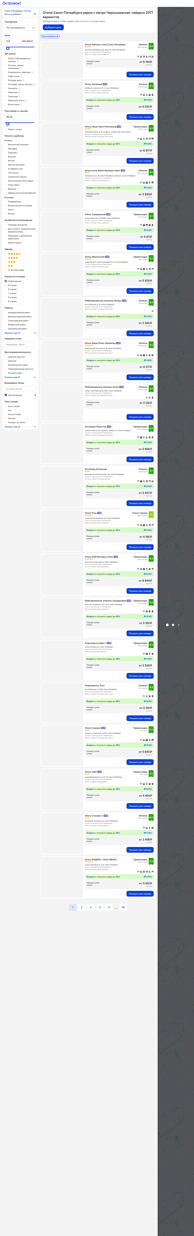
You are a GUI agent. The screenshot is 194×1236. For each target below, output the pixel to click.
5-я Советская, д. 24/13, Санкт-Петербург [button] (101, 689)
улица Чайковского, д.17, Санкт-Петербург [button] (101, 865)
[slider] (7, 48)
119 (123, 907)
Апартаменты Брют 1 (95, 643)
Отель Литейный (93, 84)
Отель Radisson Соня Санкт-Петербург (105, 44)
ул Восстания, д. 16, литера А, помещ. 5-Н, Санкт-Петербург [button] (108, 430)
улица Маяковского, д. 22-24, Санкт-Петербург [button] (103, 777)
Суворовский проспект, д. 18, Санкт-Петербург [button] (103, 348)
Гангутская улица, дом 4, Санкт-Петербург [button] (101, 562)
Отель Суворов (93, 727)
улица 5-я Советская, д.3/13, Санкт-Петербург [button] (103, 733)
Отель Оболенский (95, 256)
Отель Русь (91, 512)
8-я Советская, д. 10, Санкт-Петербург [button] (99, 304)
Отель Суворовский (95, 214)
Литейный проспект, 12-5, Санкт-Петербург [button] (102, 88)
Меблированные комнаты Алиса (102, 386)
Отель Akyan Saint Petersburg (100, 126)
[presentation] (20, 27)
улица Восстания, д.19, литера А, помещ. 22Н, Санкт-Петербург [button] (108, 132)
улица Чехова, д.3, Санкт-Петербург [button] (99, 647)
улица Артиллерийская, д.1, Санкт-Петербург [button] (102, 518)
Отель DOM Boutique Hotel (99, 556)
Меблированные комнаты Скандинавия (105, 600)
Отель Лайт (91, 771)
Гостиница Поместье (95, 426)
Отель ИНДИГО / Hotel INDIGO (101, 859)
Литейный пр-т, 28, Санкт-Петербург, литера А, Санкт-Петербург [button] (110, 176)
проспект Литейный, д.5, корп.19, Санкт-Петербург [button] (105, 50)
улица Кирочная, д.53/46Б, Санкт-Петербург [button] (102, 218)
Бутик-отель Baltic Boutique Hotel (102, 170)
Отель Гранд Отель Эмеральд (100, 343)
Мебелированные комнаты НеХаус (103, 300)
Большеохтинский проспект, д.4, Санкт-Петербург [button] (104, 474)
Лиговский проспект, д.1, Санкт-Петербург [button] (101, 821)
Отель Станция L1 (94, 815)
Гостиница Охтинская (96, 469)
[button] (20, 12)
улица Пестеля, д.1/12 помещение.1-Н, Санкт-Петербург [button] (106, 262)
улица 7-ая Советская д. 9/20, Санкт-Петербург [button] (103, 391)
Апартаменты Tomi (94, 685)
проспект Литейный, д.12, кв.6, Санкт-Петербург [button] (104, 604)
